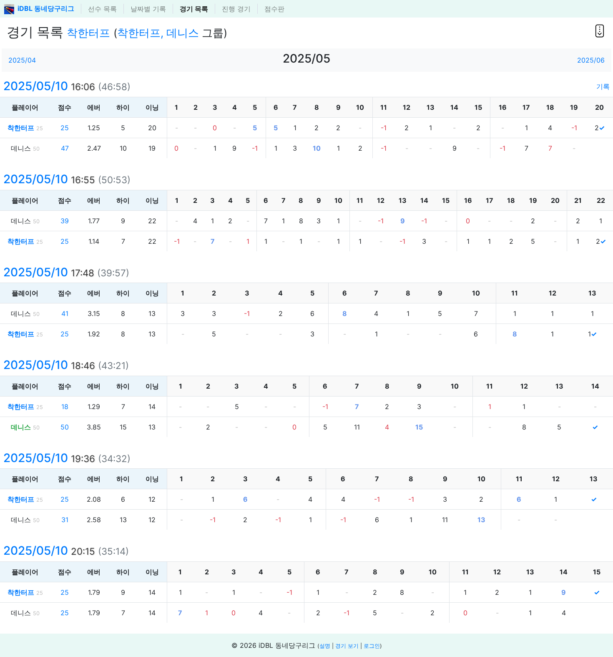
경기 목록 (194, 9)
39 (64, 221)
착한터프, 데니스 (158, 32)
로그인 (372, 646)
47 (65, 148)
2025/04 (22, 60)
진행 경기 (236, 9)
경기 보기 (347, 646)
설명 (324, 646)
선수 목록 (102, 9)
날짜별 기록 (148, 9)
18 (64, 406)
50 (64, 427)
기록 (603, 86)
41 (64, 313)
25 (64, 128)
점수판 (274, 9)
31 (64, 519)
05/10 (49, 86)
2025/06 (591, 60)
